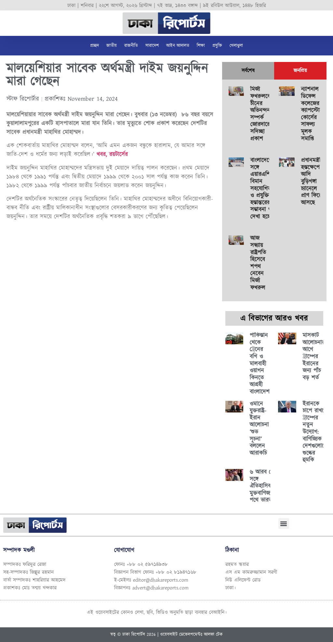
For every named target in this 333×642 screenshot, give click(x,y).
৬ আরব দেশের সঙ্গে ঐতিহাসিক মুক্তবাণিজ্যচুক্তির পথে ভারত (266, 486)
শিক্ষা (201, 45)
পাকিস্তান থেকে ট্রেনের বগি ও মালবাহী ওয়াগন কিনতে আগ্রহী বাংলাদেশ (260, 363)
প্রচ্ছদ (94, 45)
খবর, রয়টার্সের (112, 154)
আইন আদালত (177, 45)
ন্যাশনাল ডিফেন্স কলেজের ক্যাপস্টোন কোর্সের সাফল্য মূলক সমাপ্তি (312, 114)
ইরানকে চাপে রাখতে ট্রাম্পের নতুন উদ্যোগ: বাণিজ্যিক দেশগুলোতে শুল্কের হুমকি (315, 432)
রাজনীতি (131, 45)
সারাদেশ (152, 45)
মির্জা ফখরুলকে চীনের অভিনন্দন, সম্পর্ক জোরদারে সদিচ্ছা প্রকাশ (261, 114)
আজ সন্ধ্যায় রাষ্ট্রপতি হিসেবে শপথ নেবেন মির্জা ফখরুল (258, 263)
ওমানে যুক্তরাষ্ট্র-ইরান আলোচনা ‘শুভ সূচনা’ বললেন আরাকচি (259, 428)
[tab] (248, 71)
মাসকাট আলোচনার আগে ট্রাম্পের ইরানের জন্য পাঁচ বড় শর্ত (314, 356)
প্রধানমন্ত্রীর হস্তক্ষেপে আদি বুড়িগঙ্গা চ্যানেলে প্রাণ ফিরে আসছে (312, 181)
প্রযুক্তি (217, 45)
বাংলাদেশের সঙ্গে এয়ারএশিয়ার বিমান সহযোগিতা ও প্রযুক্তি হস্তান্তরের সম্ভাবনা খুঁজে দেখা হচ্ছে (263, 188)
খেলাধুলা (236, 45)
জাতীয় (111, 45)
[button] (283, 523)
